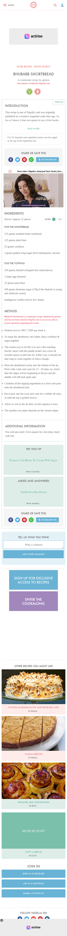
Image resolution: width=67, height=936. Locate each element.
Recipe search (42, 66)
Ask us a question (33, 883)
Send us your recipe (33, 873)
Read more (34, 128)
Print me (59, 102)
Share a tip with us (33, 893)
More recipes (24, 66)
